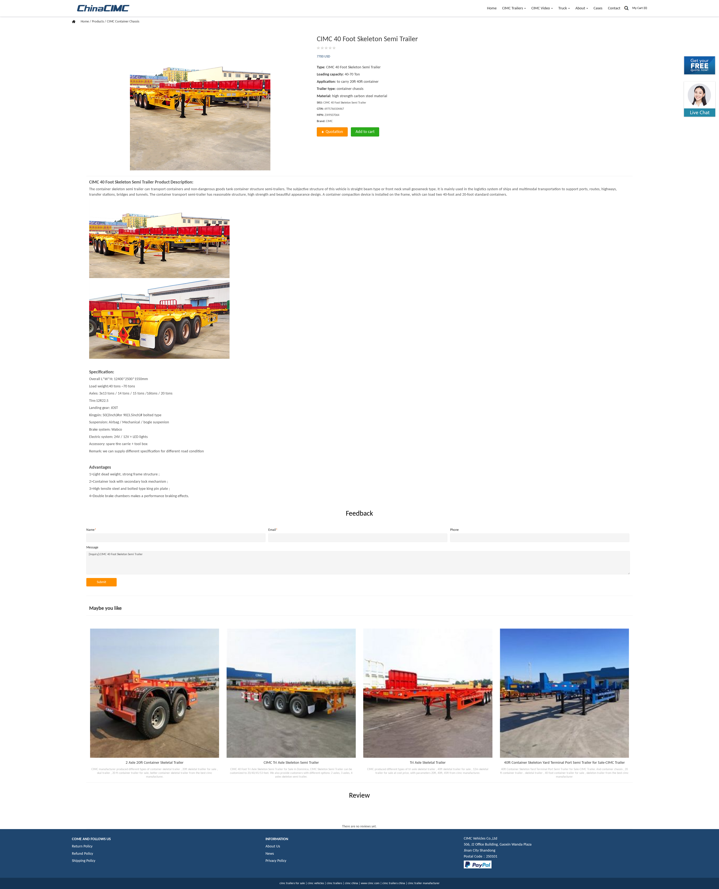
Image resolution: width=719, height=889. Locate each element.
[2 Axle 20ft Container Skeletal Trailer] (154, 693)
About (580, 8)
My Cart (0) (639, 8)
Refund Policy (82, 854)
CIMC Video (541, 8)
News (270, 854)
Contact (614, 8)
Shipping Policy (83, 861)
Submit (101, 582)
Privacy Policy (276, 861)
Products (98, 21)
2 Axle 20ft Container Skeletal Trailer (154, 763)
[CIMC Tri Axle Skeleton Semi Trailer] (291, 693)
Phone (454, 530)
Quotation (334, 132)
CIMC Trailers (513, 8)
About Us (273, 846)
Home (492, 8)
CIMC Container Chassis (123, 21)
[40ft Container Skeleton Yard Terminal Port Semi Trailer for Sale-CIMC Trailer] (564, 693)
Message (92, 547)
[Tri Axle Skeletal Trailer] (427, 693)
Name (91, 530)
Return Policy (82, 846)
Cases (598, 8)
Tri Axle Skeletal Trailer (428, 763)
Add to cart (365, 132)
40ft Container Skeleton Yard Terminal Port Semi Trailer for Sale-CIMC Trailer (564, 763)
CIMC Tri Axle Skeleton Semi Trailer (291, 763)
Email (272, 530)
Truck (563, 8)
